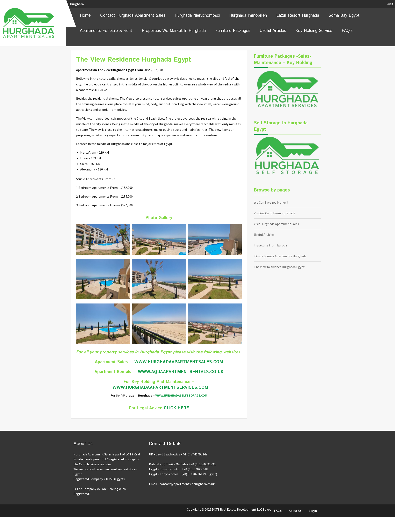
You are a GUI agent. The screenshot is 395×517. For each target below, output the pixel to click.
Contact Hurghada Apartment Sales (132, 16)
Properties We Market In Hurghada (174, 31)
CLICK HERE (176, 408)
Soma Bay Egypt (344, 16)
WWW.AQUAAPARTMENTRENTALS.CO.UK (180, 372)
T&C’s (278, 511)
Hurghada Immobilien (248, 16)
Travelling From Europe (270, 245)
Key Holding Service (313, 31)
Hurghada (77, 4)
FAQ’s (347, 31)
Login (390, 4)
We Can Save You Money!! (271, 202)
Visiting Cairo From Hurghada (274, 213)
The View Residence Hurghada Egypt (279, 267)
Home (85, 16)
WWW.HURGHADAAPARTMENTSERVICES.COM (160, 388)
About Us (295, 511)
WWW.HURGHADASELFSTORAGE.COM (181, 395)
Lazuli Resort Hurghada (297, 16)
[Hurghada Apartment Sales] (33, 23)
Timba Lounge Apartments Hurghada (280, 256)
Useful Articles (273, 31)
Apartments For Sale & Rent (106, 31)
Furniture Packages (232, 31)
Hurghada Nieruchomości (197, 16)
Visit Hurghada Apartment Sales (276, 224)
